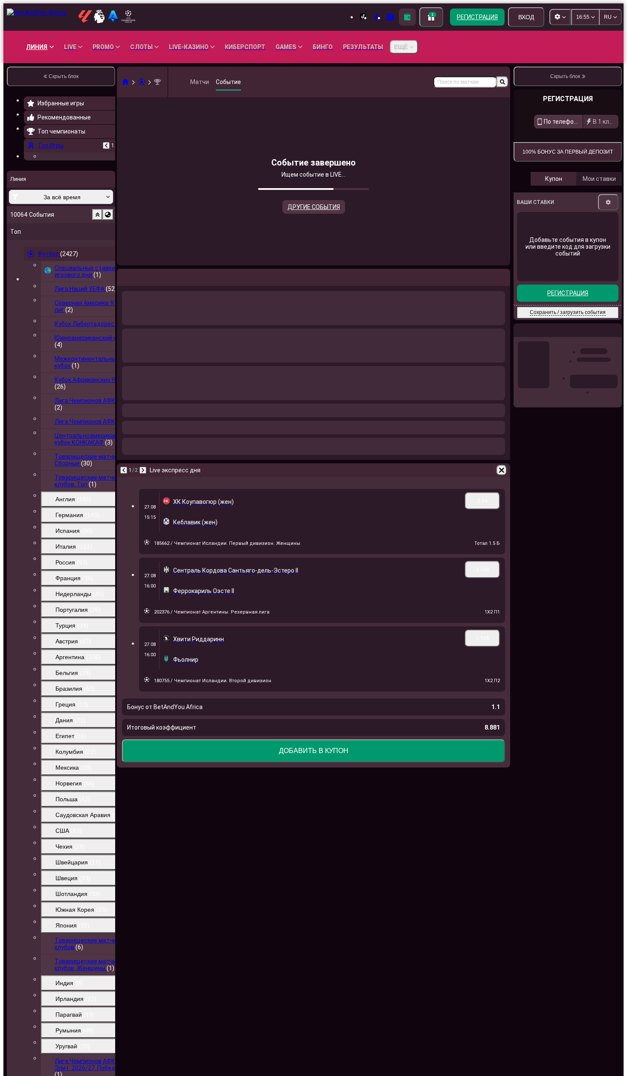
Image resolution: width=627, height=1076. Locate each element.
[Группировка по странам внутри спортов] (107, 267)
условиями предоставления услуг (556, 208)
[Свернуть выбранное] (97, 267)
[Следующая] (142, 275)
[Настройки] (608, 285)
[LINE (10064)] (125, 81)
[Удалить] (501, 275)
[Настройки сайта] (560, 17)
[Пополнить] (407, 17)
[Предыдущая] (106, 145)
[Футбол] (141, 81)
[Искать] (502, 81)
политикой (605, 208)
